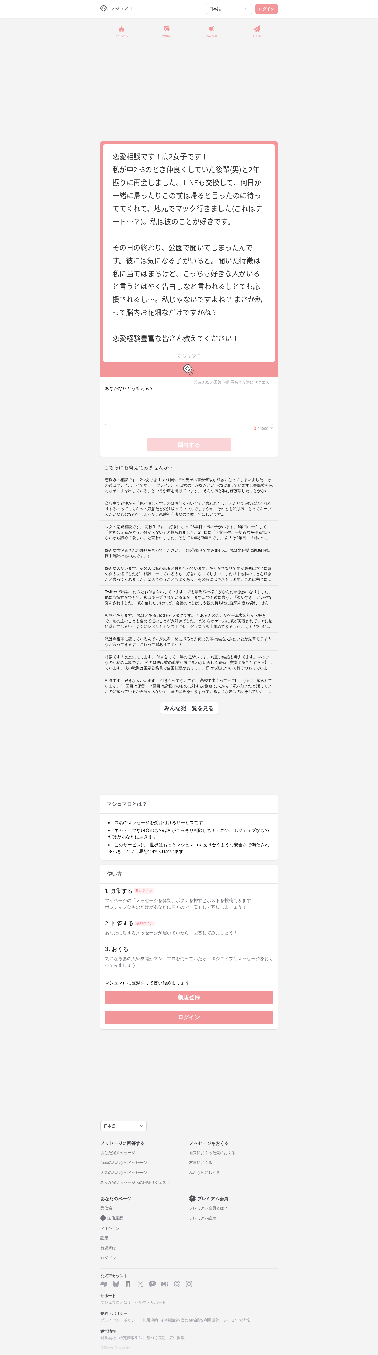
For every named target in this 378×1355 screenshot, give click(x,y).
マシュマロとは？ (115, 1302)
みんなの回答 (209, 382)
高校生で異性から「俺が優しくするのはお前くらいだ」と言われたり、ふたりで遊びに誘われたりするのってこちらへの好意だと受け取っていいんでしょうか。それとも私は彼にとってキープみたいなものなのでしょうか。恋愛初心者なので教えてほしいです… (188, 508)
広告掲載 (177, 1337)
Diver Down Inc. (118, 1347)
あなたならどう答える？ (129, 388)
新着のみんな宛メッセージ (123, 1162)
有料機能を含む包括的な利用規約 (190, 1320)
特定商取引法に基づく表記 (142, 1337)
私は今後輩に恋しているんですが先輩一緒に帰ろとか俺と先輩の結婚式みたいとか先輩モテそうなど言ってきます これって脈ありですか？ (188, 641)
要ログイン (143, 891)
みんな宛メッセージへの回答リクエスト (135, 1182)
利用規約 (150, 1320)
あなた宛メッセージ (117, 1152)
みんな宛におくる (204, 1172)
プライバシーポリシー (119, 1320)
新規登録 (189, 997)
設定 (104, 1237)
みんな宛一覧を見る (189, 708)
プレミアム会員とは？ (208, 1207)
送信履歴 (113, 1217)
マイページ (110, 1227)
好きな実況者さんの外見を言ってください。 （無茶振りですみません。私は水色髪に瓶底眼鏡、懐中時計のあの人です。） (189, 553)
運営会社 (108, 1337)
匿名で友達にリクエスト (252, 382)
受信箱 (106, 1207)
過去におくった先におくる (212, 1152)
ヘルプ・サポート (150, 1302)
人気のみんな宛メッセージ (123, 1172)
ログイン (266, 8)
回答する (189, 444)
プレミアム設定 (202, 1217)
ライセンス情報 (236, 1320)
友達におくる (200, 1162)
